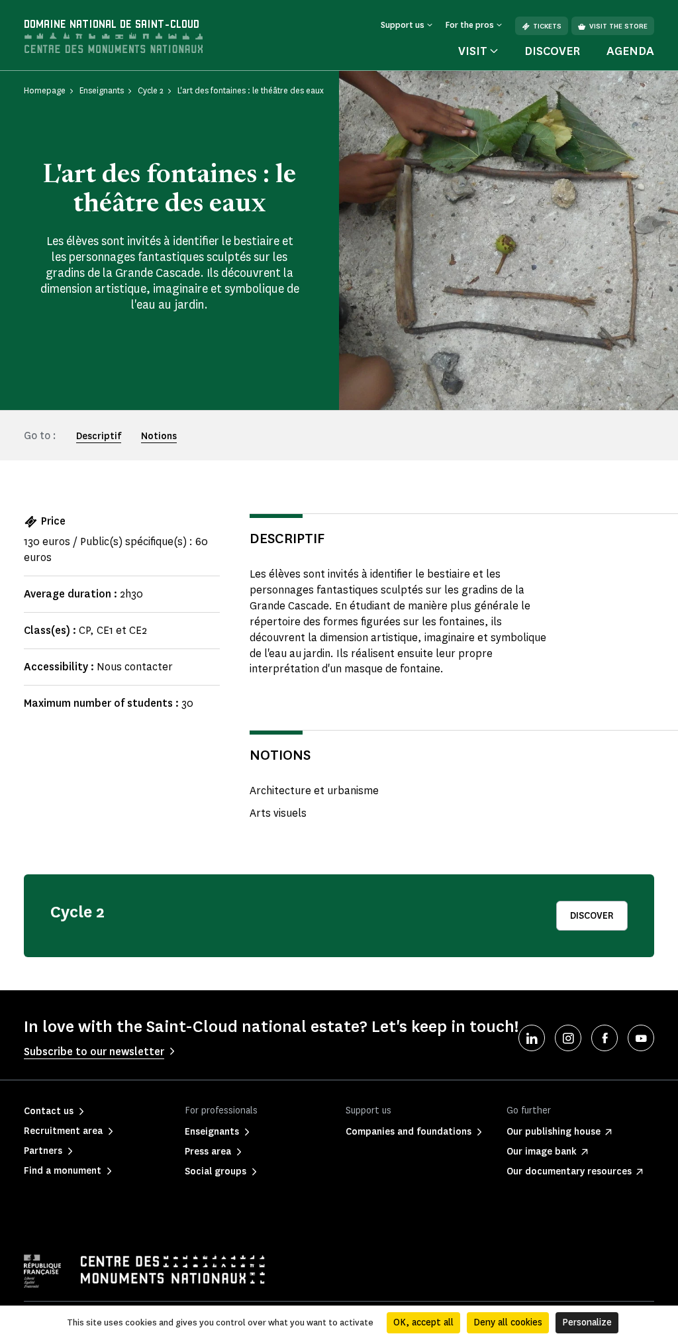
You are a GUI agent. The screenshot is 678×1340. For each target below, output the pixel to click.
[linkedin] (531, 1038)
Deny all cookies (507, 1322)
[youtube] (641, 1038)
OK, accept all (423, 1322)
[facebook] (604, 1038)
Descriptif (98, 436)
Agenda (630, 51)
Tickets (547, 26)
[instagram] (568, 1038)
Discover (552, 51)
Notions (159, 436)
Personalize (587, 1322)
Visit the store (618, 26)
